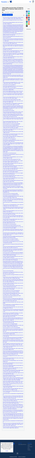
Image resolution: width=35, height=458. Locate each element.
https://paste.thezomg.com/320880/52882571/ (11, 125)
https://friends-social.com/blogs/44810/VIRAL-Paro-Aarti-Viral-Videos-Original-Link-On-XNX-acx (13, 368)
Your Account (30, 446)
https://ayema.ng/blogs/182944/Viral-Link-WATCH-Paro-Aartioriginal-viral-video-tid (13, 49)
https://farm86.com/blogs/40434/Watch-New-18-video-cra (13, 21)
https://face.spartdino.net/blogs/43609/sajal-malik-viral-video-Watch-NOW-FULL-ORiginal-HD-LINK (13, 389)
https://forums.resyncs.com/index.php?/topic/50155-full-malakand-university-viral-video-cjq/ (13, 34)
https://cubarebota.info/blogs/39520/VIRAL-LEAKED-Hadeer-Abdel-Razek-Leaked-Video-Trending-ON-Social (13, 83)
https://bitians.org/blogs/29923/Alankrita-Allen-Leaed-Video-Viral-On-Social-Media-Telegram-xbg (13, 197)
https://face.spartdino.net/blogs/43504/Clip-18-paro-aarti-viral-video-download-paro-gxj (13, 322)
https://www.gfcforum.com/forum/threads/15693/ (11, 327)
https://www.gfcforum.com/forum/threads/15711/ (11, 290)
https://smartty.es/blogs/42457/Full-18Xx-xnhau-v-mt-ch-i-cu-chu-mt (13, 356)
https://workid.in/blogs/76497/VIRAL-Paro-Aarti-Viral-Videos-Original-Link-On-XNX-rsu (13, 307)
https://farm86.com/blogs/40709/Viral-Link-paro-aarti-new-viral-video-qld (13, 336)
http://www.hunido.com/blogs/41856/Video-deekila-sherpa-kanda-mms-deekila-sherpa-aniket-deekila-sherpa (13, 18)
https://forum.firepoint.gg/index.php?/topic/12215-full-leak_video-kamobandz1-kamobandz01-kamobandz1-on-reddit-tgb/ (13, 79)
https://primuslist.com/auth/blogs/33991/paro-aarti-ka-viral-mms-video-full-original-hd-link (13, 333)
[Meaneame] (29, 24)
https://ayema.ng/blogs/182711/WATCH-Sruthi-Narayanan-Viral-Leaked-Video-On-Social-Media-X (13, 87)
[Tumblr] (29, 17)
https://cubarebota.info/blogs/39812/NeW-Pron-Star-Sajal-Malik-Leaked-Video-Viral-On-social (13, 316)
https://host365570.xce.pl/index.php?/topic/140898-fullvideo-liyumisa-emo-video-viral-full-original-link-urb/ (13, 371)
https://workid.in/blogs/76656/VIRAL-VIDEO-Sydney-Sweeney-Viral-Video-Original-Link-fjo (13, 349)
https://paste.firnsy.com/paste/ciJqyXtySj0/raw (11, 240)
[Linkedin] (27, 22)
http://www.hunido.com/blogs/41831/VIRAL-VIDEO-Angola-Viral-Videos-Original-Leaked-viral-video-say (13, 161)
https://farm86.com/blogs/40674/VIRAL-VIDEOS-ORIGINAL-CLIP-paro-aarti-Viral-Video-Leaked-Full (13, 400)
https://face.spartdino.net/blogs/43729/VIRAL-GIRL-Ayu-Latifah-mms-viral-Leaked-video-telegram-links (13, 403)
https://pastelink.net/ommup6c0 (8, 110)
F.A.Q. (28, 447)
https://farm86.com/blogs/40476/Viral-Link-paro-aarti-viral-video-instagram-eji (13, 384)
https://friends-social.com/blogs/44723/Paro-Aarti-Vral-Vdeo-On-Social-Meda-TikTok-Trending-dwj (13, 259)
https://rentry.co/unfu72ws (7, 297)
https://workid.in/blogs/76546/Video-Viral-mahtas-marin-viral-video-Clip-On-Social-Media (13, 289)
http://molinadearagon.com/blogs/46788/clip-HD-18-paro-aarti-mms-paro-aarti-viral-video (13, 305)
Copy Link (4, 14)
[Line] (27, 24)
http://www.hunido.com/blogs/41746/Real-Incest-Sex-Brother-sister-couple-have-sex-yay (13, 284)
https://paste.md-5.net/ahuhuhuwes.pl (9, 153)
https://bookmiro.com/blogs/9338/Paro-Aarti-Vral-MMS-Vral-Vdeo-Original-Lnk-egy (13, 157)
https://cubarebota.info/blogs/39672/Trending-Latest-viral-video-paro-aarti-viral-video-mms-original (13, 127)
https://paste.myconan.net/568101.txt (9, 84)
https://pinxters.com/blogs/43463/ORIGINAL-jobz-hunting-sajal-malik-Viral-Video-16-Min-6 (13, 273)
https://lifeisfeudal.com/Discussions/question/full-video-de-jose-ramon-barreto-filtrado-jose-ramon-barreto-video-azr (13, 230)
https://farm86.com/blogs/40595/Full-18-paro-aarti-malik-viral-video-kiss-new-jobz (13, 242)
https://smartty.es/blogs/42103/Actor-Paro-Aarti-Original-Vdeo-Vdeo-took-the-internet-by (13, 174)
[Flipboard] (29, 22)
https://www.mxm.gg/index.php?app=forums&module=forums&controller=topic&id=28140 (13, 89)
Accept (7, 450)
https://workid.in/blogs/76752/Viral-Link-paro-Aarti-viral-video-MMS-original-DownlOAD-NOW (13, 222)
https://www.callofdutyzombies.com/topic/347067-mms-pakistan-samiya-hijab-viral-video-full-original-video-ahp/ (13, 382)
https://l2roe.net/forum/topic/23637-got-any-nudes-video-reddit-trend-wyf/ (13, 132)
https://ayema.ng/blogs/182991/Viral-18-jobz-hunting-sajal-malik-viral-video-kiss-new (13, 63)
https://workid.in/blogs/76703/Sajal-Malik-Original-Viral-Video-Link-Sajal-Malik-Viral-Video (13, 373)
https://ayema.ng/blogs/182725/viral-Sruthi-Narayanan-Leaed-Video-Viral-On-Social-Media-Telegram (13, 171)
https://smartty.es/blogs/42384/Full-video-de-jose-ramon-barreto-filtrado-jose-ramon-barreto (13, 286)
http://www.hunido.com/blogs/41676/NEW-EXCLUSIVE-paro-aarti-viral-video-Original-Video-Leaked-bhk (13, 427)
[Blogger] (27, 20)
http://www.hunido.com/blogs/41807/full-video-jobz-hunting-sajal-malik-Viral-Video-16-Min (13, 181)
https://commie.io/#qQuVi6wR (8, 270)
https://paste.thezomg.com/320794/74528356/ (11, 291)
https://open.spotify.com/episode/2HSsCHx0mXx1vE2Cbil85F (13, 269)
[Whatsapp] (29, 13)
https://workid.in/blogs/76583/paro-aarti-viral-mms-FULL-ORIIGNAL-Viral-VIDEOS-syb (13, 211)
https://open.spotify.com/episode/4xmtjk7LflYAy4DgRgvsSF (13, 252)
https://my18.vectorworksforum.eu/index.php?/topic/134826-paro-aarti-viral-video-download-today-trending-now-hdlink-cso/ (13, 330)
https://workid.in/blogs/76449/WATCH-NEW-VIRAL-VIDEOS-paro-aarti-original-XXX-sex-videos (13, 214)
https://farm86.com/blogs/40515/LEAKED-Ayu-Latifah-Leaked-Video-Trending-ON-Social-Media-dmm (13, 326)
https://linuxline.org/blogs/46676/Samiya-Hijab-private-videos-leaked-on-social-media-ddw (13, 141)
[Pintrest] (27, 17)
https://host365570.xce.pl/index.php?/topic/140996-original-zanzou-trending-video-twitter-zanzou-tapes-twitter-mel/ (13, 118)
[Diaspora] (27, 26)
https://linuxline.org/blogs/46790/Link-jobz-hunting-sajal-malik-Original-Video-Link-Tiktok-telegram (13, 166)
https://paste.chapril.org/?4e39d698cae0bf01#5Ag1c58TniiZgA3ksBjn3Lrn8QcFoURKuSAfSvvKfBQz (13, 237)
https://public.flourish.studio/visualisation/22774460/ (12, 295)
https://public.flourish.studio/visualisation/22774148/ (12, 159)
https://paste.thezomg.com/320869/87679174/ (11, 194)
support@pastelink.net (22, 444)
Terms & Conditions (21, 456)
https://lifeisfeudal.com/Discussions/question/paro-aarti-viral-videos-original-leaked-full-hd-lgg (13, 254)
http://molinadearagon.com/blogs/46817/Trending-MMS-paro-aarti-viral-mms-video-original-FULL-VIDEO (13, 104)
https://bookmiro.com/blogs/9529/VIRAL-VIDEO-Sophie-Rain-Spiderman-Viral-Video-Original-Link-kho (13, 205)
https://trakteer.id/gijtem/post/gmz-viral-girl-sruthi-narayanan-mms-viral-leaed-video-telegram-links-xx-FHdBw (13, 92)
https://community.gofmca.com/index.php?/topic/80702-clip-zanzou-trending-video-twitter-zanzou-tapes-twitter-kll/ (13, 94)
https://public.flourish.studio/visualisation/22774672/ (12, 225)
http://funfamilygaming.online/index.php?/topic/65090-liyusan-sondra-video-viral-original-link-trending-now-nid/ (13, 338)
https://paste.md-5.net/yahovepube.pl (9, 224)
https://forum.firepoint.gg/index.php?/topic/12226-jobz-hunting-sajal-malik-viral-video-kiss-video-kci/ (13, 247)
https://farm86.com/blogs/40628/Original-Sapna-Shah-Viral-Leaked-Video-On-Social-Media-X (13, 220)
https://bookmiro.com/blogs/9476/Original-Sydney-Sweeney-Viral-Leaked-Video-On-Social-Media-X (13, 134)
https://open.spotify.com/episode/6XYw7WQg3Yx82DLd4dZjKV (13, 394)
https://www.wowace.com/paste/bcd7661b (10, 193)
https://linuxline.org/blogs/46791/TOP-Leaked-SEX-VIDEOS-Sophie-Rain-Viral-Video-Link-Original (13, 376)
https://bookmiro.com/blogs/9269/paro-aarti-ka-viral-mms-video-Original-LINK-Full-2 (13, 347)
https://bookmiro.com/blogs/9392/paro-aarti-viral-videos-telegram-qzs (13, 361)
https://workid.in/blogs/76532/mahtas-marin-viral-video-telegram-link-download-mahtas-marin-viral (13, 122)
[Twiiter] (29, 11)
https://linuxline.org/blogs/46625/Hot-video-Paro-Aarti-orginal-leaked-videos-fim (13, 155)
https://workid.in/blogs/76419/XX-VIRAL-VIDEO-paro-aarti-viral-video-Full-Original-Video (13, 101)
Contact (29, 450)
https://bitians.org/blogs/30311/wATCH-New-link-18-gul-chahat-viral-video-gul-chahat (13, 363)
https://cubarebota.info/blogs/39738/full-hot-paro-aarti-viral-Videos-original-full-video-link (13, 257)
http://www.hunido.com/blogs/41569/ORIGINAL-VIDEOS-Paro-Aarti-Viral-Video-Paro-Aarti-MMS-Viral (13, 169)
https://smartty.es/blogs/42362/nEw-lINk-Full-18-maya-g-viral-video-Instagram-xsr (13, 23)
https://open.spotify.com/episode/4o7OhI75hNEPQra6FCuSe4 (13, 421)
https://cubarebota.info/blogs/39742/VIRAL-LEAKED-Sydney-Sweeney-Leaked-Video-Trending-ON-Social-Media (13, 112)
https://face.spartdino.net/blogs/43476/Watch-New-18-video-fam (13, 275)
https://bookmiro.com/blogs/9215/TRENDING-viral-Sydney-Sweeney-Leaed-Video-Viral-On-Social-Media (13, 313)
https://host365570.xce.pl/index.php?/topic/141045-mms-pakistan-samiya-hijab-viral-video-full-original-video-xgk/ (13, 344)
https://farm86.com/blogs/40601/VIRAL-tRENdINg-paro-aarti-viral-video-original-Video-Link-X (13, 137)
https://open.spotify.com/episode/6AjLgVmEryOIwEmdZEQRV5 (13, 203)
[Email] (27, 15)
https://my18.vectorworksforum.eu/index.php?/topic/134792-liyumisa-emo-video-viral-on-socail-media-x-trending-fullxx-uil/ (13, 310)
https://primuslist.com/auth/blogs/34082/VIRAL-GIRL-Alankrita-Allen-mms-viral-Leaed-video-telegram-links (13, 51)
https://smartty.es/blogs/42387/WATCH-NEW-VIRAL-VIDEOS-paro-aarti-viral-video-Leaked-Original (13, 98)
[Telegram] (27, 13)
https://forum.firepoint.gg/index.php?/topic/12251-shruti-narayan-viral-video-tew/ (13, 37)
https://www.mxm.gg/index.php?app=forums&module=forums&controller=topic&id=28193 (13, 366)
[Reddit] (29, 15)
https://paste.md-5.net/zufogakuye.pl (9, 138)
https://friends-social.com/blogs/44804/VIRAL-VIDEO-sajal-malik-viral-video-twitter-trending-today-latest (13, 278)
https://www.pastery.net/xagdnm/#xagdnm (10, 238)
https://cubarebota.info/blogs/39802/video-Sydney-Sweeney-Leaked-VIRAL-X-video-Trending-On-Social (13, 294)
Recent (29, 448)
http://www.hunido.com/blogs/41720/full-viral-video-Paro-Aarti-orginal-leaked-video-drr (13, 164)
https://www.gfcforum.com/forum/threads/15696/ (11, 123)
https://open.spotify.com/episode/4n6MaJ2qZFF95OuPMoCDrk (13, 245)
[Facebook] (27, 11)
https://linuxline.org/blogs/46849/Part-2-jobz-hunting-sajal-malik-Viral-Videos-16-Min (13, 387)
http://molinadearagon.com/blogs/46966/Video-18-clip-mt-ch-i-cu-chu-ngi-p (13, 392)
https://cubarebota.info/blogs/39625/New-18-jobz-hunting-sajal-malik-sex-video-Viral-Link (13, 178)
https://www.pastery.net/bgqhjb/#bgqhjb (10, 323)
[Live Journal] (29, 20)
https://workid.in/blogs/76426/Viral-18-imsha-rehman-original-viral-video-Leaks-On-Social (13, 359)
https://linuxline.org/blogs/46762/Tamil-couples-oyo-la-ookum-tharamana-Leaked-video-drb (13, 176)
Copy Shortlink (9, 14)
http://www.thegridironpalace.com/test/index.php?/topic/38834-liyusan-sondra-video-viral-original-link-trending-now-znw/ (13, 45)
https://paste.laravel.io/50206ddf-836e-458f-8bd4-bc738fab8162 (13, 303)
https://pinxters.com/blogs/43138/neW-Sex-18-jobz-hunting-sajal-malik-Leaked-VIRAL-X (13, 130)
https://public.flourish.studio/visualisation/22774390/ (12, 99)
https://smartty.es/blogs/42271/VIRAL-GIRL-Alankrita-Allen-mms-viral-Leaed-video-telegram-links (13, 43)
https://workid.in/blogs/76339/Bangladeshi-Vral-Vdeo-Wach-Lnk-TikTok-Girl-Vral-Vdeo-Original (13, 227)
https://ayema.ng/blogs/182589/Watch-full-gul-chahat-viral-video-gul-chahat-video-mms (13, 57)
